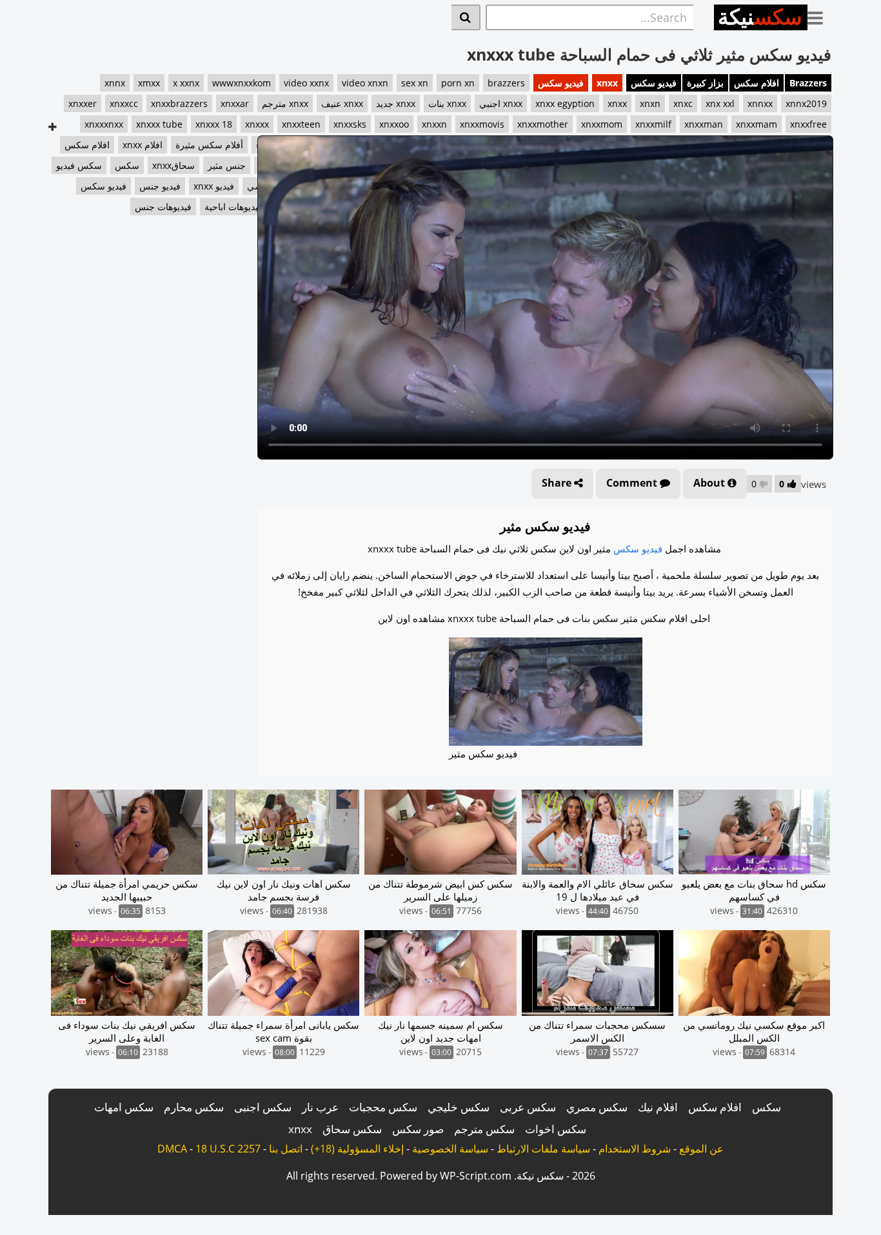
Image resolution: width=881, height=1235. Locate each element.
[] (465, 17)
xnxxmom (601, 124)
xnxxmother (542, 124)
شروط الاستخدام (635, 1149)
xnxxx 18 (213, 124)
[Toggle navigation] (820, 15)
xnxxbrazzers (179, 103)
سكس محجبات (383, 1107)
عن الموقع (701, 1149)
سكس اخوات (555, 1129)
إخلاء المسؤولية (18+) (357, 1149)
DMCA (172, 1149)
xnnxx (760, 103)
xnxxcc (124, 103)
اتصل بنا (285, 1149)
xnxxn (434, 124)
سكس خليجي (459, 1107)
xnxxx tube (159, 124)
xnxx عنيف (342, 103)
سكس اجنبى (263, 1107)
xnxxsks (349, 124)
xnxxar (235, 103)
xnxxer (82, 103)
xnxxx (257, 124)
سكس (766, 1107)
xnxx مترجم (285, 103)
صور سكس (418, 1129)
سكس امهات (123, 1107)
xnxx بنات (447, 103)
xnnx (114, 83)
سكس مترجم (484, 1129)
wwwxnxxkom (241, 83)
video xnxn (365, 83)
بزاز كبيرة (705, 83)
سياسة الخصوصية (450, 1149)
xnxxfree (808, 124)
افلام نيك (658, 1107)
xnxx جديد (395, 103)
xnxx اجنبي (500, 103)
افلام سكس (756, 83)
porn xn (458, 83)
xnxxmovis (482, 124)
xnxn (650, 103)
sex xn (414, 83)
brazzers (506, 83)
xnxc (683, 103)
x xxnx (186, 83)
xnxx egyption (565, 103)
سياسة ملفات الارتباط (543, 1149)
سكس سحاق (352, 1129)
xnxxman (703, 124)
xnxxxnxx (103, 124)
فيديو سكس (654, 83)
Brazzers (808, 83)
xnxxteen (301, 124)
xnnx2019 (806, 103)
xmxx (149, 83)
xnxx (607, 83)
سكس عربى (528, 1107)
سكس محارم (194, 1107)
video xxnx (306, 83)
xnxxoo (394, 124)
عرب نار (320, 1107)
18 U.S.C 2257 (228, 1149)
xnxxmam (756, 124)
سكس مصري (597, 1107)
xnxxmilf (653, 124)
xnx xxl (720, 103)
